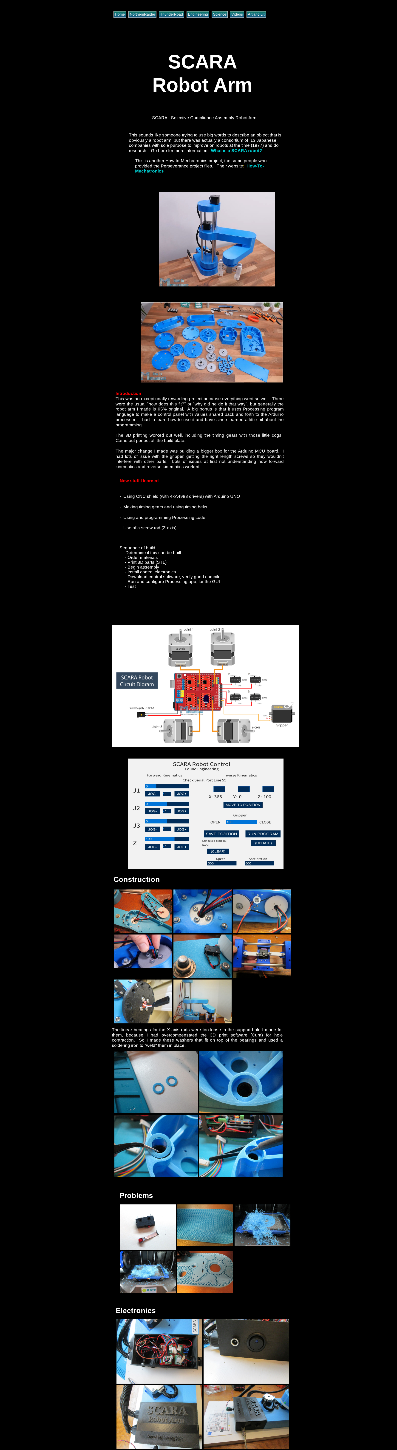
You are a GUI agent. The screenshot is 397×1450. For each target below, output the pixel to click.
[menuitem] (120, 14)
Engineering (198, 14)
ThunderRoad (171, 14)
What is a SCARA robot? (236, 150)
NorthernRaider (142, 14)
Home (120, 14)
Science (219, 14)
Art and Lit (256, 14)
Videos (237, 14)
